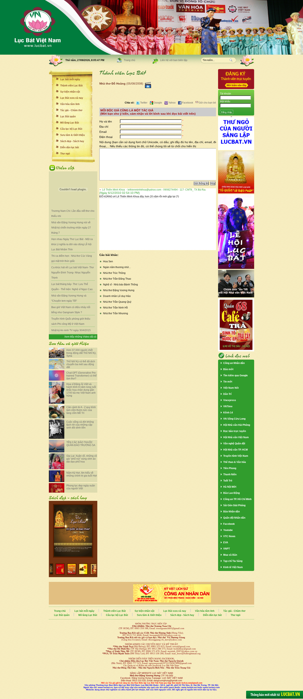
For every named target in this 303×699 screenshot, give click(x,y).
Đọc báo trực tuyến (234, 431)
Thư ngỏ (65, 153)
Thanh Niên (229, 474)
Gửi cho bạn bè (207, 102)
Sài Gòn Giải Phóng (234, 505)
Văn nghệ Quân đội (234, 443)
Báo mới (228, 369)
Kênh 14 (228, 412)
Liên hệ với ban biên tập (173, 60)
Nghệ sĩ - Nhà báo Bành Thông (120, 284)
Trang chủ (129, 60)
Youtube (228, 530)
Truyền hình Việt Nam (235, 455)
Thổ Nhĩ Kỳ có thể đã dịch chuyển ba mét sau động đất (80, 364)
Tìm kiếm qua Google (235, 375)
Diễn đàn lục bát (69, 147)
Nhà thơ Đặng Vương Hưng (118, 290)
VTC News (229, 536)
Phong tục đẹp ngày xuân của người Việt (80, 487)
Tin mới (227, 381)
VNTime (228, 406)
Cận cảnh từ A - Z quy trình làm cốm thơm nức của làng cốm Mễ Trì (81, 410)
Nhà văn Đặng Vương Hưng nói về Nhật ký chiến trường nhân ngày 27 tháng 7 (71, 227)
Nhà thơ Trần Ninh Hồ (115, 307)
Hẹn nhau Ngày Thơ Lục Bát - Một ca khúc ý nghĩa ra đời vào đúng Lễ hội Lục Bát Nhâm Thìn (72, 244)
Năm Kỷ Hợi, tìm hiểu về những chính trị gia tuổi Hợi (81, 474)
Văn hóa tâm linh (70, 104)
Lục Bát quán (68, 116)
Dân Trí (227, 394)
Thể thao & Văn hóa (234, 462)
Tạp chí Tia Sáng (232, 561)
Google (157, 102)
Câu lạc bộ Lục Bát (71, 128)
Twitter (143, 102)
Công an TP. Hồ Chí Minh (237, 499)
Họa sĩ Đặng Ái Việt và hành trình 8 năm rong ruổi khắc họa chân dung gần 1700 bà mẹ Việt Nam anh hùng (81, 390)
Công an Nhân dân (234, 363)
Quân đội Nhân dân (234, 517)
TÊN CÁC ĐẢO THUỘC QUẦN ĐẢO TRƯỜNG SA (80, 444)
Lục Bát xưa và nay (71, 97)
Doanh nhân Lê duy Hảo (117, 296)
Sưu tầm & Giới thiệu (72, 135)
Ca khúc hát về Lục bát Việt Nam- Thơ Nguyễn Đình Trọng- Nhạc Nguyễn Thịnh (72, 272)
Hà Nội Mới (229, 486)
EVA (225, 542)
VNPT (226, 548)
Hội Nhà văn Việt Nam (236, 437)
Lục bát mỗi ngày (70, 79)
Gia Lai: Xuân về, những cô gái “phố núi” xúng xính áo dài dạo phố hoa (81, 458)
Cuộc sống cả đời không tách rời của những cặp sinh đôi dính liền (80, 424)
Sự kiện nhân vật (70, 91)
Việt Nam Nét (231, 387)
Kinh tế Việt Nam (233, 567)
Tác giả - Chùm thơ (71, 110)
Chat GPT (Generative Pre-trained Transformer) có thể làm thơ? (81, 375)
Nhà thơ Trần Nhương (115, 313)
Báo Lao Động (231, 493)
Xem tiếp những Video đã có (80, 336)
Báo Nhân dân (231, 511)
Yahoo (172, 102)
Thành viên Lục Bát (71, 85)
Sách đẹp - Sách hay (72, 141)
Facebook (187, 102)
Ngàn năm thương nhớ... (117, 267)
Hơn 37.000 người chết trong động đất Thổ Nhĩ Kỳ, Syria (81, 353)
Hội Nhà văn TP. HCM (235, 449)
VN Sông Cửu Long (234, 418)
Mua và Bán (230, 554)
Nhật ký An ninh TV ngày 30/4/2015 (71, 330)
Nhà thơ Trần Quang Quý (117, 301)
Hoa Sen (108, 261)
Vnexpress (229, 400)
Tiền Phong (229, 468)
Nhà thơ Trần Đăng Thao (117, 278)
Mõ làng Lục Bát (69, 122)
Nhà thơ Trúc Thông (114, 273)
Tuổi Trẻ (227, 480)
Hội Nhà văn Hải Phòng (236, 425)
